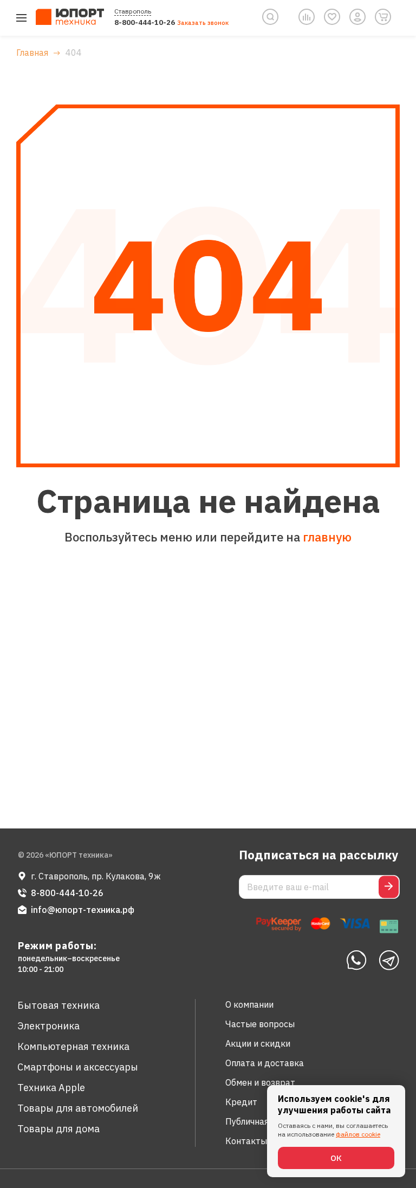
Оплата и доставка (264, 1063)
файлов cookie (358, 1134)
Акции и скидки (257, 1043)
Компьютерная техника (73, 1046)
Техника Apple (51, 1087)
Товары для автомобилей (77, 1108)
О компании (249, 1004)
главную (327, 537)
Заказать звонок (203, 23)
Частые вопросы (260, 1024)
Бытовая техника (58, 1005)
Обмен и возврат (260, 1082)
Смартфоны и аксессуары (77, 1067)
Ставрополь (132, 11)
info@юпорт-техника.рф (82, 909)
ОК (336, 1158)
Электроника (48, 1026)
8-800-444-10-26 (144, 22)
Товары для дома (58, 1128)
